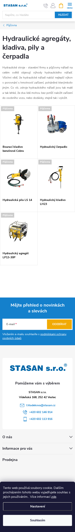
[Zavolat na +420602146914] (45, 5)
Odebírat (59, 324)
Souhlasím (37, 520)
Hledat (63, 15)
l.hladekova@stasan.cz (40, 405)
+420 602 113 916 (40, 419)
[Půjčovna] (19, 124)
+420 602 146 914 (40, 412)
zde (53, 497)
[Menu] (69, 5)
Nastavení (37, 506)
